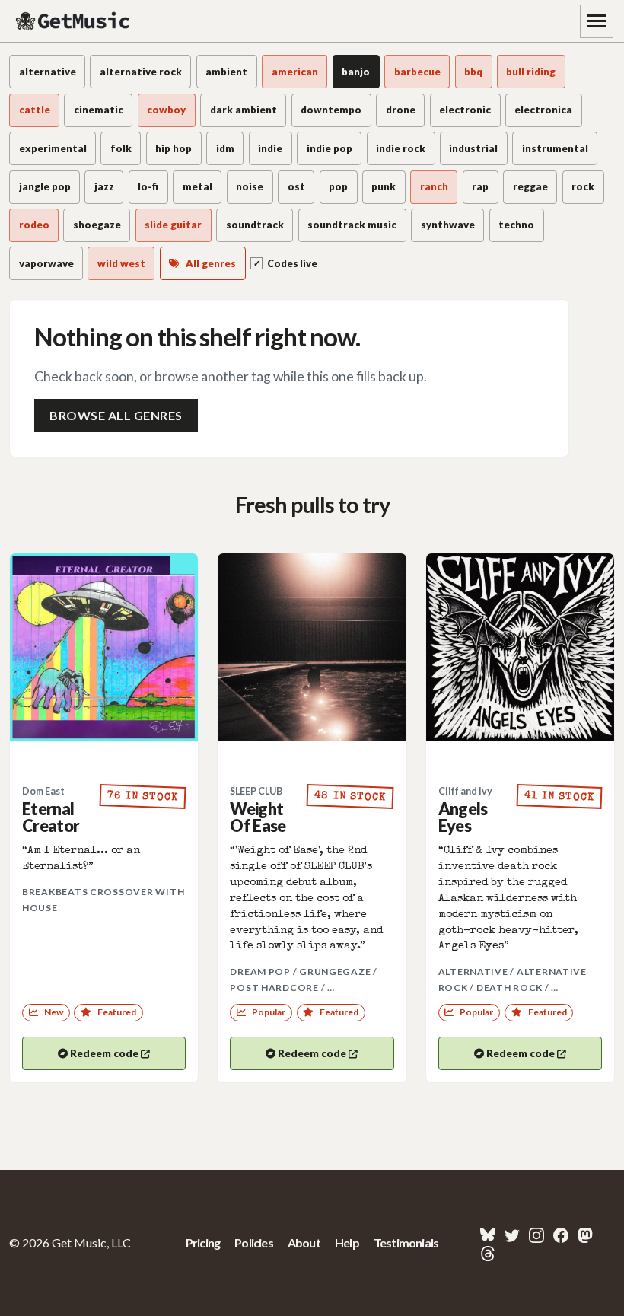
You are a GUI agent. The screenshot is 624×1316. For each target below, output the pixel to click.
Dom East (43, 791)
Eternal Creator (50, 817)
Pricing (203, 1242)
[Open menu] (596, 21)
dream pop (260, 971)
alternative (473, 971)
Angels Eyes (463, 817)
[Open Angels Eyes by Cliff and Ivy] (520, 647)
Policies (253, 1242)
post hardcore (274, 987)
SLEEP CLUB (256, 791)
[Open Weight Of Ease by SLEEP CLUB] (312, 647)
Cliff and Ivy (465, 791)
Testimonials (406, 1242)
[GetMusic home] (74, 21)
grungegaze (335, 971)
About (304, 1242)
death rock (509, 987)
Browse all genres (116, 415)
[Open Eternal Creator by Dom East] (104, 647)
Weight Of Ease (257, 817)
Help (347, 1242)
